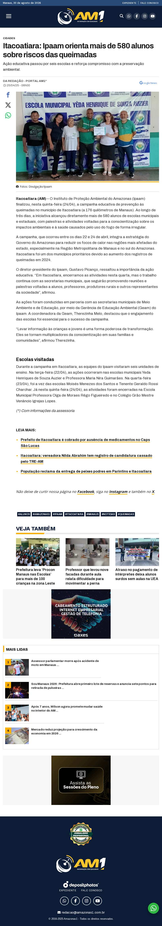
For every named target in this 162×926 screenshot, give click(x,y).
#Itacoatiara (74, 514)
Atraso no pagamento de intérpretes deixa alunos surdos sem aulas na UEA (136, 574)
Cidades (9, 38)
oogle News (150, 83)
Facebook (85, 491)
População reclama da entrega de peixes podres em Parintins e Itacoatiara (86, 471)
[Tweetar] (8, 106)
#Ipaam (57, 514)
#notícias (108, 514)
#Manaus (93, 514)
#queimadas (126, 514)
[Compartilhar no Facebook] (8, 96)
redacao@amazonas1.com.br (83, 912)
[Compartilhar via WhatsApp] (8, 116)
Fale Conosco (149, 3)
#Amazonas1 (41, 514)
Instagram (118, 491)
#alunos (24, 514)
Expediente (129, 3)
